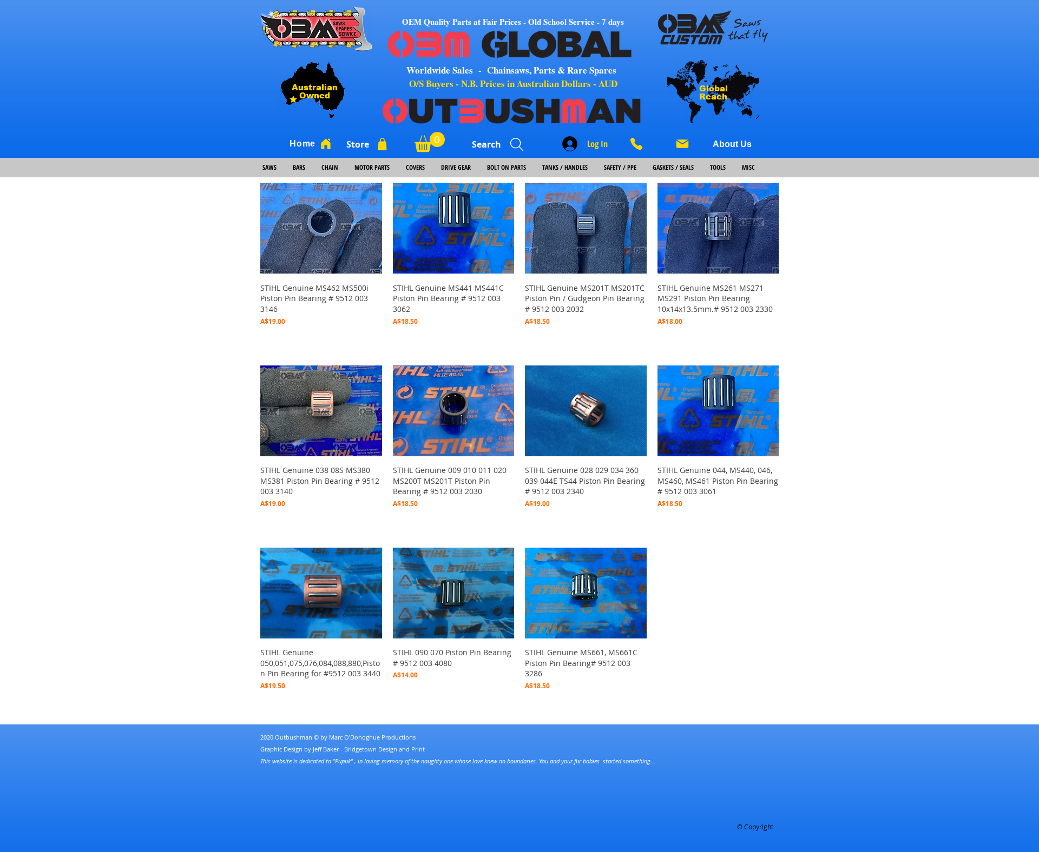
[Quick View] (321, 228)
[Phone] (640, 144)
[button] (430, 142)
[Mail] (682, 144)
